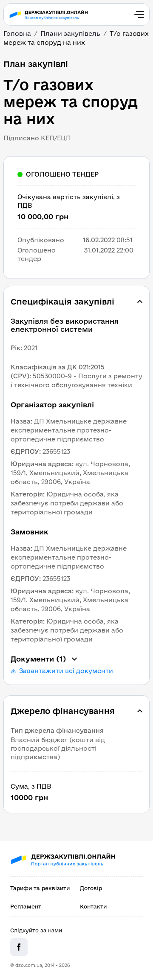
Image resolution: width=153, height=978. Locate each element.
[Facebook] (19, 947)
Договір (91, 888)
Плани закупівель (70, 33)
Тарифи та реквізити (40, 888)
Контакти (93, 906)
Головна (17, 33)
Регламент (25, 906)
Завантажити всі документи (66, 670)
